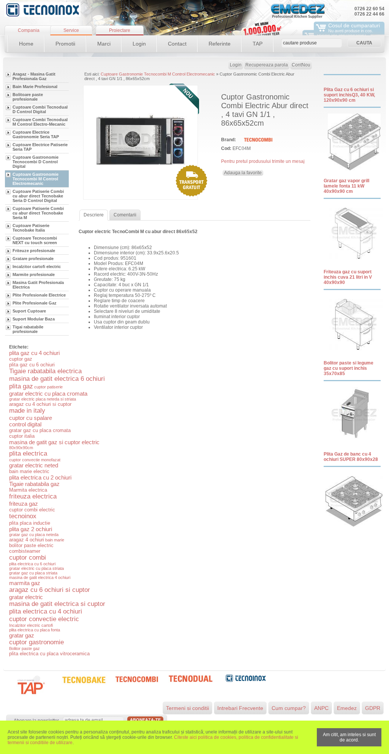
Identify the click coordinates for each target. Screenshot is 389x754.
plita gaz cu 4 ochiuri (34, 353)
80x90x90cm (21, 447)
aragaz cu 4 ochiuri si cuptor (40, 404)
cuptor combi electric (32, 510)
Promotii (65, 44)
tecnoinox (22, 516)
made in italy (27, 410)
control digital (25, 424)
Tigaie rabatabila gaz (34, 484)
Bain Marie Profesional (35, 86)
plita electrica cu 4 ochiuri (45, 611)
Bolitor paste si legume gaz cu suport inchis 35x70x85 (348, 368)
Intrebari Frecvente (240, 708)
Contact (177, 44)
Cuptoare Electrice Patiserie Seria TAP (40, 146)
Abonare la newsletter (36, 720)
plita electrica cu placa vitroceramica (49, 653)
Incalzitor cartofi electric (37, 266)
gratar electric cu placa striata (36, 568)
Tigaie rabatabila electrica (45, 371)
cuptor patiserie (48, 387)
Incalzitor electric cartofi (31, 625)
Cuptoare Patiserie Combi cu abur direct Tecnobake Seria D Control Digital (38, 196)
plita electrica (28, 453)
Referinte (220, 44)
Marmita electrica (28, 490)
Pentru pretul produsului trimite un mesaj (263, 161)
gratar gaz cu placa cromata (40, 430)
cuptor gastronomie (36, 642)
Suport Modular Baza (34, 319)
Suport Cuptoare (29, 311)
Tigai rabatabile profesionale (28, 329)
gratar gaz (21, 635)
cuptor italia (22, 436)
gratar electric (26, 597)
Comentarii (125, 215)
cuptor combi (27, 557)
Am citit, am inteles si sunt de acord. (349, 737)
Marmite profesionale (34, 274)
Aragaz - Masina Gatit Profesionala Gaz (34, 76)
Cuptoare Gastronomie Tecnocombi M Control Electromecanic (36, 179)
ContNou (301, 65)
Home (26, 44)
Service (71, 30)
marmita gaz (24, 583)
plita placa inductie (29, 523)
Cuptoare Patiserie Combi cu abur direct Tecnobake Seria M (38, 213)
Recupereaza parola (266, 65)
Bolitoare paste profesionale (28, 96)
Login (139, 44)
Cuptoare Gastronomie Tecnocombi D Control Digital (36, 162)
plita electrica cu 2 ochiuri (40, 477)
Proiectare (119, 30)
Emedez (347, 708)
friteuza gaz (23, 503)
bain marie (54, 540)
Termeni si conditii (187, 708)
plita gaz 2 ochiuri (30, 529)
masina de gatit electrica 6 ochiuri (57, 378)
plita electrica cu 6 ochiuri (32, 564)
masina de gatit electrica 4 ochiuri (39, 577)
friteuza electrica (33, 496)
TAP (257, 44)
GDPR (372, 708)
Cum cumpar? (289, 708)
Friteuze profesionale (34, 250)
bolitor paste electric (31, 545)
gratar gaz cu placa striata (33, 573)
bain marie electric (29, 471)
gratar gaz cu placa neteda (34, 534)
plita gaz (21, 386)
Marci (104, 44)
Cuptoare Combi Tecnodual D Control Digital (40, 109)
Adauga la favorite (243, 172)
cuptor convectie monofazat (34, 459)
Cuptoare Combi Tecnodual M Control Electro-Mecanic (40, 121)
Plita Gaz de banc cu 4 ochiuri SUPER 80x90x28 (351, 456)
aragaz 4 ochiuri (26, 540)
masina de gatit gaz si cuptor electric (54, 442)
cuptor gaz (20, 359)
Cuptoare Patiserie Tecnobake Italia (31, 227)
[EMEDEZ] (43, 9)
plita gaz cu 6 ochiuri (32, 365)
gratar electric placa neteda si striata (42, 399)
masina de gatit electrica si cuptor (57, 603)
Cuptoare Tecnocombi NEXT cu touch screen (35, 240)
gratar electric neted (33, 465)
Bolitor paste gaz (24, 648)
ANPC (321, 708)
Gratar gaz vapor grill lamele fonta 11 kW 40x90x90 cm (346, 186)
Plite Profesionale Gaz (35, 303)
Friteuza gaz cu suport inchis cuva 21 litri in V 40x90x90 (348, 277)
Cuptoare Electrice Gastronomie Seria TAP (36, 134)
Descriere (94, 215)
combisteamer (24, 551)
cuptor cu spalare (30, 418)
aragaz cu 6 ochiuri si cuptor (49, 589)
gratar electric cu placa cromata (48, 393)
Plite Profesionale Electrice (39, 295)
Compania (29, 30)
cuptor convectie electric (44, 619)
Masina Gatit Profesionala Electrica (38, 284)
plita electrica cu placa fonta (34, 630)
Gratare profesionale (33, 258)
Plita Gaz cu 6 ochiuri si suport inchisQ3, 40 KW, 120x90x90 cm (349, 95)
